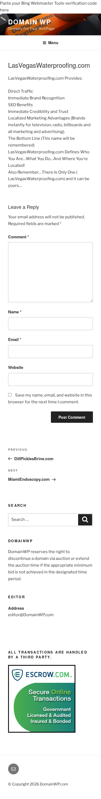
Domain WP (29, 21)
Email (14, 339)
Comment (18, 237)
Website (15, 367)
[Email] (13, 769)
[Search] (85, 519)
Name (15, 312)
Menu (53, 42)
